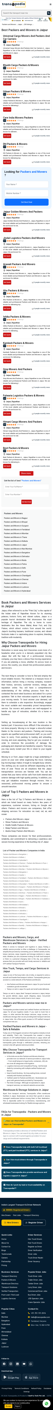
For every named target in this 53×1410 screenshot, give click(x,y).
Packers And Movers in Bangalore (14, 854)
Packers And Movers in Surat (13, 902)
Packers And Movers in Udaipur (36, 925)
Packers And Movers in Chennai (14, 863)
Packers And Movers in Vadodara (37, 899)
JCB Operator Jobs (35, 1299)
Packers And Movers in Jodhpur (14, 928)
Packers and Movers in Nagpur (16, 518)
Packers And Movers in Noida (38, 878)
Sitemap (27, 1392)
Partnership (6, 1261)
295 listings (28, 24)
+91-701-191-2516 (38, 1313)
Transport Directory (31, 1215)
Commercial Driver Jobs (37, 1291)
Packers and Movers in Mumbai (16, 533)
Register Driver (35, 1222)
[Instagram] (10, 1364)
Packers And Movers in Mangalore (14, 872)
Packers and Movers (9, 24)
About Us (5, 1243)
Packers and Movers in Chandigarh (17, 576)
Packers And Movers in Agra (12, 890)
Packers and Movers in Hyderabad (17, 591)
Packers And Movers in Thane (37, 893)
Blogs (3, 1250)
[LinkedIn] (17, 1364)
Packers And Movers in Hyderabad (14, 860)
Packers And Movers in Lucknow (14, 916)
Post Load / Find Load (10, 1295)
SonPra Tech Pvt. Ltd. (36, 1396)
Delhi (3, 1313)
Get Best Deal (26, 202)
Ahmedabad (6, 1332)
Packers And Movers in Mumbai (14, 869)
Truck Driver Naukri (35, 1258)
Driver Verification (35, 1250)
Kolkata (4, 1339)
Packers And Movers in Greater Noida (16, 881)
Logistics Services (8, 1299)
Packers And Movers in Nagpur (13, 896)
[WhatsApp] (30, 1364)
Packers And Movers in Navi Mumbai (15, 866)
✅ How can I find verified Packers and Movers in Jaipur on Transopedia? (24, 1122)
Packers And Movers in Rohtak (34, 890)
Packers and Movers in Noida (15, 560)
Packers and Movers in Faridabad (17, 530)
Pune (3, 1328)
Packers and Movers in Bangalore (17, 553)
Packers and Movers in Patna (15, 564)
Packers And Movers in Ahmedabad (15, 905)
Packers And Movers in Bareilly (13, 925)
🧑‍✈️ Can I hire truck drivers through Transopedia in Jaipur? (25, 1161)
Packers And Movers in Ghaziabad (14, 884)
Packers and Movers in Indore (15, 583)
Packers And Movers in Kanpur (35, 922)
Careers (4, 1258)
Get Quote (7, 57)
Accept (8, 1406)
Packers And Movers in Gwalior (13, 875)
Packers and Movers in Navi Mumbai (18, 549)
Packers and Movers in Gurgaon (16, 526)
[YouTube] (24, 1364)
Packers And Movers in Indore (36, 896)
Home (3, 1239)
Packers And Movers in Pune (36, 863)
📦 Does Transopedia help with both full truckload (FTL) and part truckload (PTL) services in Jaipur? (25, 1149)
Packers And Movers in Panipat (37, 887)
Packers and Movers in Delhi (15, 568)
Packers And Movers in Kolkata (13, 857)
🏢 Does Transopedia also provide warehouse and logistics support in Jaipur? (25, 1174)
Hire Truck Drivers (35, 1239)
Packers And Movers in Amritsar (14, 893)
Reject (17, 1406)
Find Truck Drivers (35, 1243)
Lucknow (5, 1347)
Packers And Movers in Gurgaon (14, 887)
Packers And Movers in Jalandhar (14, 911)
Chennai (4, 1336)
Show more (26, 473)
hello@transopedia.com (40, 1317)
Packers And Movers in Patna (13, 922)
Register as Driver (35, 1247)
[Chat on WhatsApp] (47, 1403)
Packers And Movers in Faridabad (14, 878)
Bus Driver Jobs (34, 1295)
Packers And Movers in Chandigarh (15, 919)
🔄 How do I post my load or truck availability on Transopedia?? (24, 1186)
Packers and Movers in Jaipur (15, 545)
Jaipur (20, 24)
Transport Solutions (9, 1287)
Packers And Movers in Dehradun (14, 914)
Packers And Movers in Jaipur (37, 916)
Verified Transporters (9, 1291)
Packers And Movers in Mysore (37, 869)
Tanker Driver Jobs (35, 1284)
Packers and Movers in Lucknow (16, 587)
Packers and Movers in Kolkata (16, 541)
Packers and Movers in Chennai (16, 579)
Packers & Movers (8, 1280)
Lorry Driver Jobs (35, 1287)
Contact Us (5, 1247)
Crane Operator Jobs (36, 1302)
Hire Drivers (6, 1215)
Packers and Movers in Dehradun (17, 556)
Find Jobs (17, 1215)
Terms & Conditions (21, 1388)
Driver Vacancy (34, 1261)
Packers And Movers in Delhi (38, 884)
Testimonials (6, 1254)
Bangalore (5, 1321)
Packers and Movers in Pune (15, 572)
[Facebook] (4, 1364)
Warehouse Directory (9, 1284)
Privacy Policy (7, 1388)
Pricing (4, 1265)
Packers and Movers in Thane (15, 537)
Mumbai (4, 1317)
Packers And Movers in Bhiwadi (14, 908)
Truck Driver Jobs (35, 1276)
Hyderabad (5, 1324)
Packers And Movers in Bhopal (13, 899)
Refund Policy (36, 1388)
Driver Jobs (32, 1254)
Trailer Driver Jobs (35, 1280)
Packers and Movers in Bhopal (15, 522)
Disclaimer (47, 1388)
